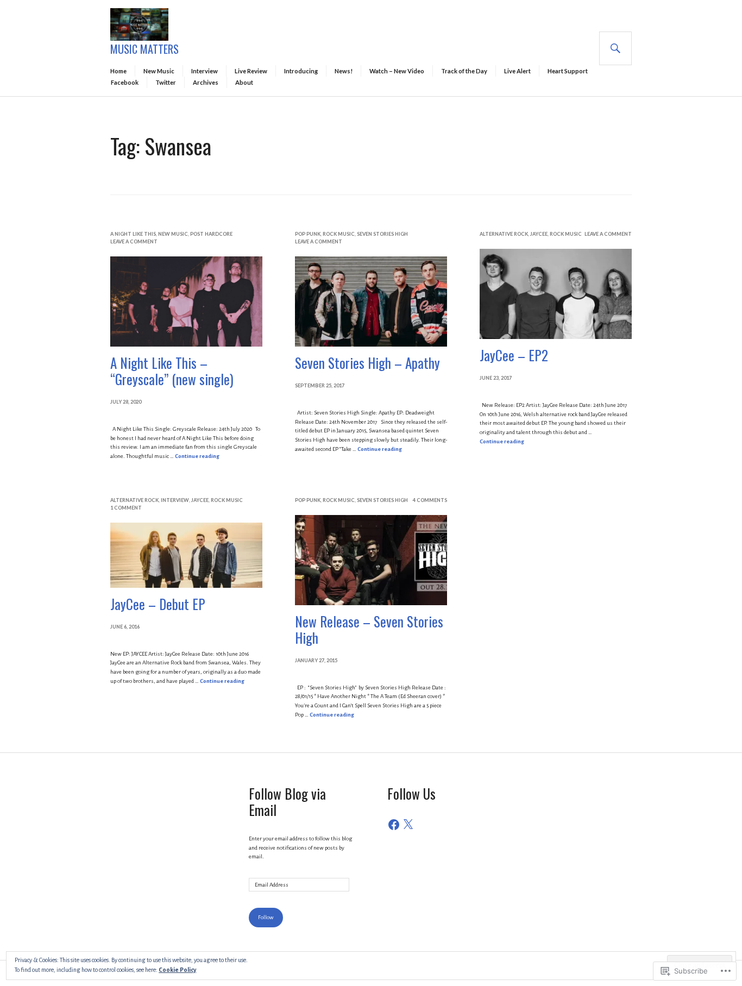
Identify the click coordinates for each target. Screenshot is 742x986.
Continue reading (197, 456)
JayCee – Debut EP (157, 604)
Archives (205, 82)
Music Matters (144, 49)
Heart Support (568, 70)
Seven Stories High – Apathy (367, 363)
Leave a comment (134, 241)
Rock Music (339, 234)
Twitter (165, 82)
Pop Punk (307, 234)
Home (118, 70)
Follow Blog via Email (287, 801)
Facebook (125, 82)
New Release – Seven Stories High (369, 629)
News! (344, 70)
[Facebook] (393, 824)
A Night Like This (133, 234)
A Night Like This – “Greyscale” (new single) (172, 371)
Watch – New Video (396, 70)
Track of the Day (464, 70)
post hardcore (211, 234)
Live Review (251, 70)
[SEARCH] (615, 48)
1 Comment (126, 508)
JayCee (539, 234)
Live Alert (517, 70)
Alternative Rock (504, 234)
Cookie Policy (177, 969)
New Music (158, 70)
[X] (407, 824)
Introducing (301, 70)
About (244, 82)
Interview (204, 70)
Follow (266, 917)
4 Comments (430, 500)
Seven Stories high (382, 234)
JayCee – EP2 (514, 355)
